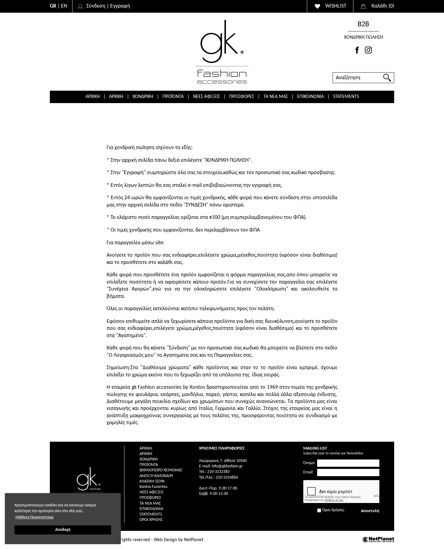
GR (53, 6)
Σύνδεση (95, 6)
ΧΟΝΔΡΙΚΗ (143, 96)
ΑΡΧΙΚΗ (92, 96)
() (383, 6)
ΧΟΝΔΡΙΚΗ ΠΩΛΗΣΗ (363, 37)
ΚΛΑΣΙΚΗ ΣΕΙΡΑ (152, 481)
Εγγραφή (120, 6)
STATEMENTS (346, 96)
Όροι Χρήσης (151, 520)
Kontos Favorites (153, 487)
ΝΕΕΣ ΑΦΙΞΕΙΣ (206, 96)
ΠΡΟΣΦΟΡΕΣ (241, 96)
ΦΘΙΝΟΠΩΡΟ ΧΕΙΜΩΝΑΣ (161, 470)
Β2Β (363, 24)
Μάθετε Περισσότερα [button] (34, 517)
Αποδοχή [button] (62, 530)
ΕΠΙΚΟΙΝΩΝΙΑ (310, 96)
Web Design (165, 540)
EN (64, 6)
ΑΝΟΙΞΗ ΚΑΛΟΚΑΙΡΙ (156, 476)
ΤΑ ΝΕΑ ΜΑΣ (275, 96)
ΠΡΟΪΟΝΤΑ (173, 96)
